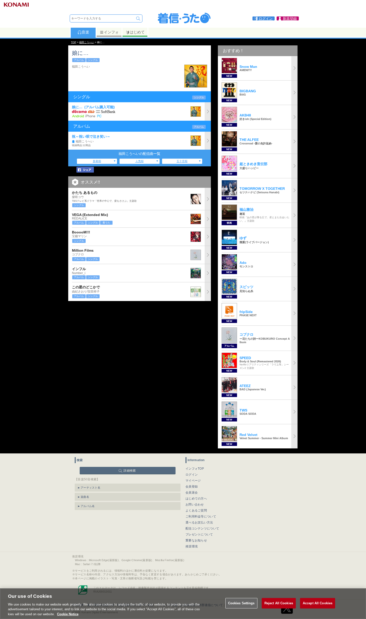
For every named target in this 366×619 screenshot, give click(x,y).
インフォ (111, 32)
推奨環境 (191, 546)
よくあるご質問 (196, 510)
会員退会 (191, 492)
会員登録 (191, 486)
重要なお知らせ (196, 540)
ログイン (191, 474)
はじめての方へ (196, 498)
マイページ (193, 480)
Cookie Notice (67, 614)
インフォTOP (194, 468)
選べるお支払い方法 (199, 522)
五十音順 (182, 161)
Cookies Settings (241, 603)
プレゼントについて (199, 534)
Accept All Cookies (317, 603)
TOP (73, 42)
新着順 (97, 161)
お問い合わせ (194, 504)
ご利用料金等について (200, 516)
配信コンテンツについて (202, 528)
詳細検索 (129, 470)
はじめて (137, 32)
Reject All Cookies (278, 603)
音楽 (85, 32)
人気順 (139, 161)
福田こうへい (86, 42)
